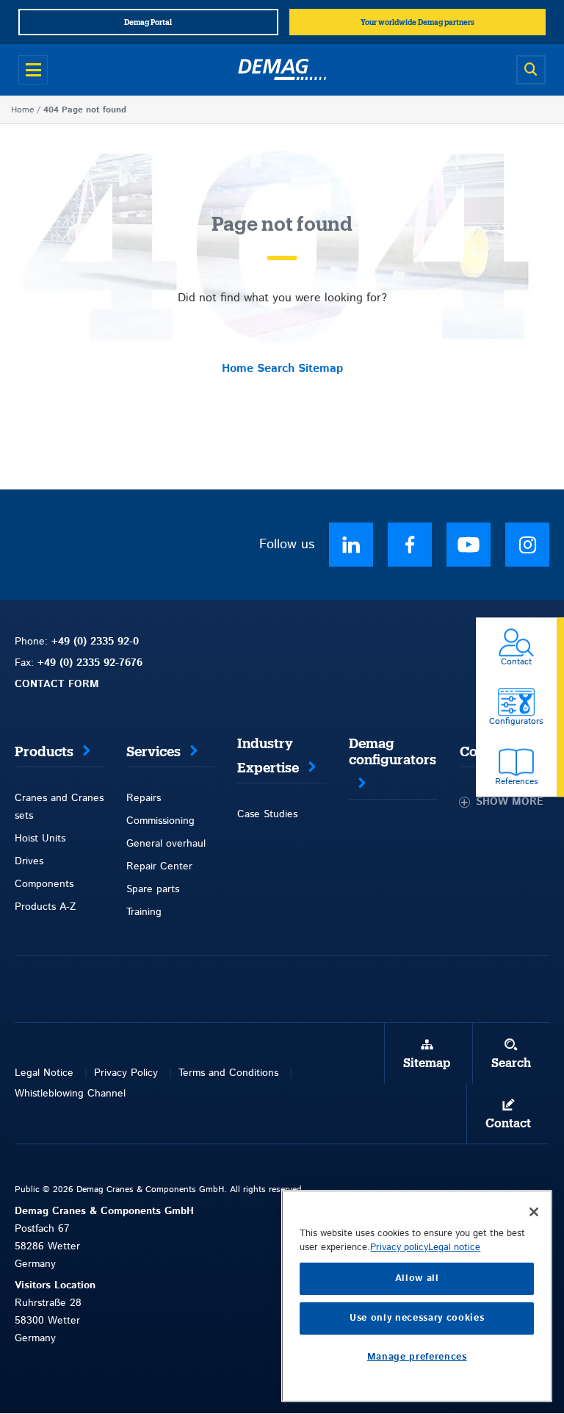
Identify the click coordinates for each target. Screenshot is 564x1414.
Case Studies (267, 814)
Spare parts (152, 889)
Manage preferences (417, 1357)
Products (44, 751)
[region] (416, 1296)
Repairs (143, 798)
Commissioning (160, 821)
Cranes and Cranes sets (59, 807)
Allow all (417, 1278)
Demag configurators (392, 752)
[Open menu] (33, 70)
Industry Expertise (268, 756)
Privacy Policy (126, 1073)
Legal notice (454, 1248)
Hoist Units (40, 838)
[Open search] (531, 70)
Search (275, 368)
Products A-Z (45, 907)
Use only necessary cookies (417, 1318)
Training (144, 912)
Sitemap (320, 368)
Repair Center (159, 866)
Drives (29, 861)
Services (153, 751)
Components (44, 884)
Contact (508, 1124)
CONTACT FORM (57, 684)
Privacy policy (399, 1248)
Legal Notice (44, 1073)
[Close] (534, 1212)
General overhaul (166, 843)
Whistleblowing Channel (70, 1093)
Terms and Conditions (228, 1073)
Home (22, 110)
